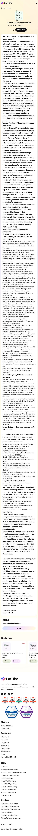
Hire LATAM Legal (7, 778)
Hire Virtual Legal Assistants (10, 775)
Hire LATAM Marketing (8, 781)
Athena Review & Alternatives (11, 818)
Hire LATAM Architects (8, 792)
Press (3, 754)
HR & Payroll (5, 737)
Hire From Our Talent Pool (9, 804)
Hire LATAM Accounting (9, 787)
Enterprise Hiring (6, 812)
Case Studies (5, 748)
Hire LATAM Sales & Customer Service (13, 772)
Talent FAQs (5, 745)
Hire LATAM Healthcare (8, 789)
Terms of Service (6, 726)
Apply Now (21, 29)
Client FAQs (5, 742)
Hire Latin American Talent (9, 815)
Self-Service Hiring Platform (10, 809)
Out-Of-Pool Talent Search (10, 806)
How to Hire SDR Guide (8, 757)
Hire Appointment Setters (9, 769)
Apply (19, 628)
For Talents (4, 740)
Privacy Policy (5, 728)
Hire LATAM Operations (9, 784)
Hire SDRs (4, 767)
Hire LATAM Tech (6, 795)
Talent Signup (5, 751)
